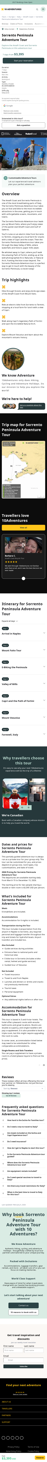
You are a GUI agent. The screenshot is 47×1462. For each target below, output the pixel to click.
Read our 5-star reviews (11, 111)
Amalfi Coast (28, 17)
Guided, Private (8, 84)
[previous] (23, 534)
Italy (19, 17)
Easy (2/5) (5, 92)
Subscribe (23, 1366)
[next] (23, 578)
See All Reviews (11, 1096)
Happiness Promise (26, 29)
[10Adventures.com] (11, 9)
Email (6, 1356)
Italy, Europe (9, 29)
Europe (12, 17)
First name (8, 1346)
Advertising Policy (13, 1451)
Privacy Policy (13, 1447)
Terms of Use (33, 1447)
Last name (29, 1346)
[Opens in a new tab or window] (3, 1438)
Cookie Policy (33, 1451)
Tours (4, 17)
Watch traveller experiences (12, 113)
